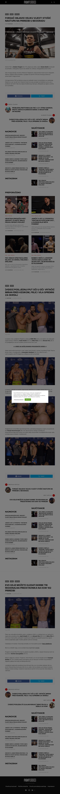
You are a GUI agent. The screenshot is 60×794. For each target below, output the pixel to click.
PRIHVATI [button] (28, 399)
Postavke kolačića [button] (19, 399)
